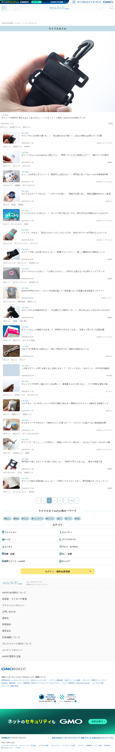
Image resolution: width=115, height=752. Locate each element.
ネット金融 (98, 745)
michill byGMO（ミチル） (12, 23)
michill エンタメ (106, 298)
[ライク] (112, 6)
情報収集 (89, 745)
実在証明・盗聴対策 (8, 683)
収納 (16, 518)
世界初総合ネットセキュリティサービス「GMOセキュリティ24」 (24, 680)
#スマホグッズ (32, 395)
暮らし (8, 518)
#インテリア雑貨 (28, 340)
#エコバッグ (8, 243)
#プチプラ (26, 166)
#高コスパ (26, 127)
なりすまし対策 (98, 683)
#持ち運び (23, 321)
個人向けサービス (7, 747)
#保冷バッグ (31, 301)
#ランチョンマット (19, 492)
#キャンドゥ (8, 395)
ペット (69, 518)
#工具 (20, 472)
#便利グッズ (17, 146)
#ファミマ (34, 243)
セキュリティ (55, 745)
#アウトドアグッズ (19, 282)
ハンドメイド (37, 518)
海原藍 (111, 123)
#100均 (26, 146)
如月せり (109, 201)
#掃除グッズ (16, 414)
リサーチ (80, 745)
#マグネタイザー (9, 472)
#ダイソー (4, 127)
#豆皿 (13, 204)
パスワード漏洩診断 (56, 680)
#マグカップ (8, 185)
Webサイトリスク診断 (72, 680)
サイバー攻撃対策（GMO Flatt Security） (76, 683)
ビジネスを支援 (43, 745)
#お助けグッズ (15, 127)
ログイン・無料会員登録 (57, 571)
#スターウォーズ (9, 301)
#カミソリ (16, 166)
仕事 (78, 518)
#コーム (14, 360)
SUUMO (109, 375)
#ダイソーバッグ (9, 263)
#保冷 (26, 224)
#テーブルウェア (28, 185)
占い (60, 518)
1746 (71, 500)
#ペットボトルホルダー (31, 433)
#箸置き (21, 204)
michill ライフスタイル (104, 143)
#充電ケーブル (20, 395)
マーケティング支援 (68, 745)
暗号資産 (107, 745)
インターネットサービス (9, 745)
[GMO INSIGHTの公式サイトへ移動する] (13, 668)
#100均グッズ (34, 263)
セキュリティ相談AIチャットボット (94, 680)
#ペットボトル (17, 224)
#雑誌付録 (21, 301)
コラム (25, 518)
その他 (17, 747)
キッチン (50, 518)
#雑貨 (15, 321)
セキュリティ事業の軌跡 (9, 686)
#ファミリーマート (21, 243)
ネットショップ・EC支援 (28, 745)
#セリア (6, 204)
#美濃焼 (17, 185)
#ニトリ (6, 224)
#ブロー (22, 360)
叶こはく (109, 391)
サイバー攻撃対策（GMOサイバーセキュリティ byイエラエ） (38, 683)
